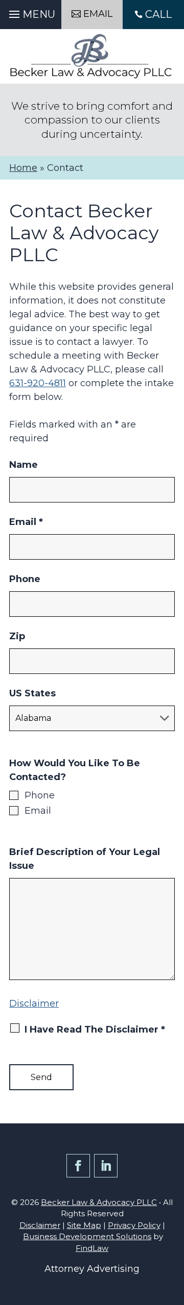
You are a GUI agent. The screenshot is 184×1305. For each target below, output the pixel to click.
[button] (30, 12)
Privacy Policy (134, 1225)
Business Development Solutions (87, 1236)
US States (32, 693)
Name (23, 464)
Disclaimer (34, 1003)
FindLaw (92, 1248)
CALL (158, 14)
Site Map (84, 1225)
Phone (24, 579)
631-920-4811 (37, 383)
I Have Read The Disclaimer (95, 1029)
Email (26, 522)
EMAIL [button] (97, 13)
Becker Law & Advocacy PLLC (99, 1202)
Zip (17, 636)
